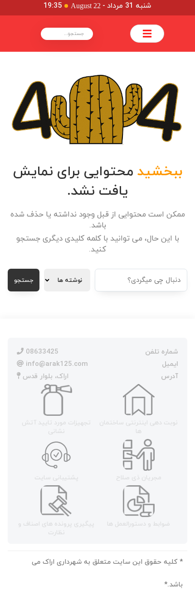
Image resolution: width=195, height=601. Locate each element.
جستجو (23, 280)
